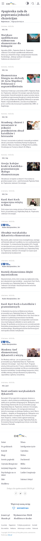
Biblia (22, 464)
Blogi (3, 455)
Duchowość (25, 459)
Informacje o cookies (24, 528)
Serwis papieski (7, 459)
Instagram (25, 493)
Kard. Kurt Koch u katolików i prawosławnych (18, 305)
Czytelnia (24, 451)
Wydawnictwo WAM (22, 515)
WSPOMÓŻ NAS (23, 508)
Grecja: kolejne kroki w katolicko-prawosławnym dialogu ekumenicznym (12, 169)
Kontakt (34, 525)
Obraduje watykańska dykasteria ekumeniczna (15, 234)
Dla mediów (5, 528)
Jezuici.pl (5, 515)
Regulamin (12, 525)
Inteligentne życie (27, 446)
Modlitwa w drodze (23, 518)
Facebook (16, 493)
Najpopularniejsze (17, 21)
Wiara (22, 442)
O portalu (4, 525)
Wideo (23, 455)
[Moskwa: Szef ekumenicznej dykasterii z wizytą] (33, 352)
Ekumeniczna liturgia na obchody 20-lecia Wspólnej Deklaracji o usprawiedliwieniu (12, 81)
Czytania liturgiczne (9, 464)
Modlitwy (5, 484)
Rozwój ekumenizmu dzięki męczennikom (17, 273)
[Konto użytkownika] (38, 3)
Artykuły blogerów (8, 468)
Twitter (20, 493)
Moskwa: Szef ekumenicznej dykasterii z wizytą (12, 352)
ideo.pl (10, 535)
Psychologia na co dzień (8, 473)
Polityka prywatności (23, 525)
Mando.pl (5, 518)
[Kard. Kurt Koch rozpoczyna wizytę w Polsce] (33, 202)
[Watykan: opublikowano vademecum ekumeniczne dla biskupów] (33, 38)
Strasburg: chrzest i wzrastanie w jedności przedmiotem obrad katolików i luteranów (12, 129)
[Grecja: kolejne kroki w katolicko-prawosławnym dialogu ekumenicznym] (33, 166)
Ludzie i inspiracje (28, 472)
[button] (27, 3)
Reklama (13, 528)
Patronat (35, 528)
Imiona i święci (26, 479)
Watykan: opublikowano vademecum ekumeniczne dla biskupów (11, 40)
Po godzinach (6, 446)
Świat (3, 442)
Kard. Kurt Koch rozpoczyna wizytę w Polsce (12, 202)
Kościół (11, 26)
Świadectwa (25, 468)
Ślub (3, 479)
